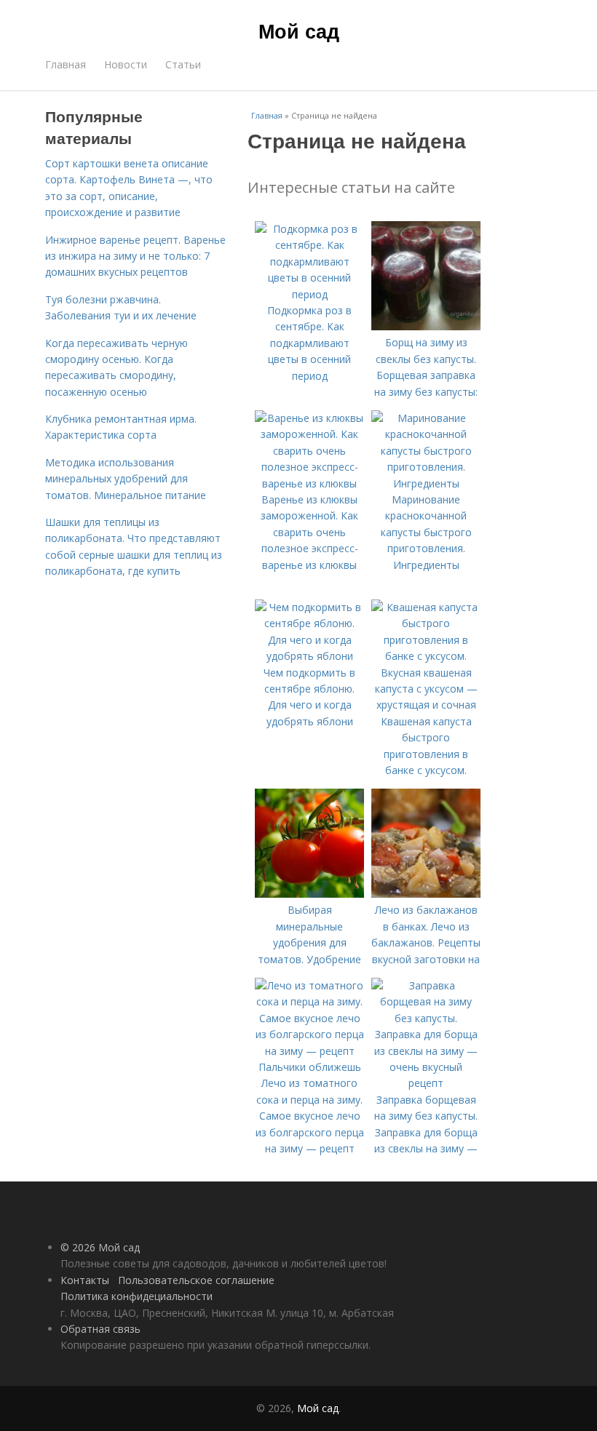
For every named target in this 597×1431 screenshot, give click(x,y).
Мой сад (298, 30)
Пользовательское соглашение (196, 1280)
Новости (125, 64)
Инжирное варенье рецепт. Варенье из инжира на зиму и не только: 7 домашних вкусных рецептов (135, 256)
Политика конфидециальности (136, 1296)
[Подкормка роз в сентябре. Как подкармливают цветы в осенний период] (309, 294)
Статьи (183, 64)
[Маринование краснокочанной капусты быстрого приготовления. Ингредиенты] (426, 483)
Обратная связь (100, 1329)
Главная (65, 64)
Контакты (84, 1280)
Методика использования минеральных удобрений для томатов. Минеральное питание (125, 478)
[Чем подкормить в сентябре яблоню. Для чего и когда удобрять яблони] (309, 656)
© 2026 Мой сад (100, 1247)
